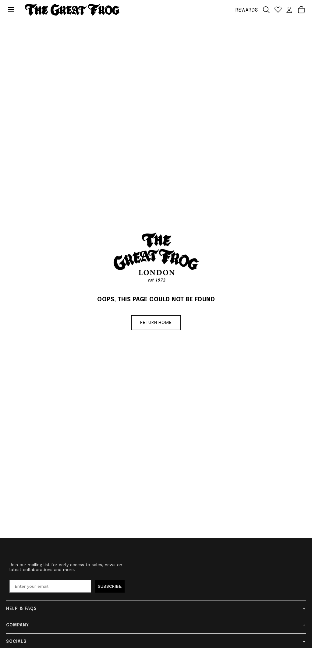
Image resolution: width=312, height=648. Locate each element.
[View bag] (301, 9)
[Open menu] (12, 10)
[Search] (266, 9)
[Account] (289, 9)
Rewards (247, 10)
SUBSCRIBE (110, 586)
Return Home (156, 323)
